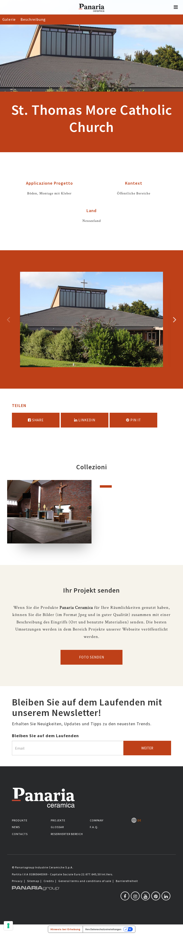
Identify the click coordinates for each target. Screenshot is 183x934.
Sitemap (33, 881)
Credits (49, 881)
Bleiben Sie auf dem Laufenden (45, 735)
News (16, 827)
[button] (176, 7)
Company (96, 820)
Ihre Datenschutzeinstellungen (103, 929)
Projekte (58, 820)
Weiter (147, 748)
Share (37, 420)
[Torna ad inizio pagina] (176, 927)
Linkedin (86, 420)
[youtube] (145, 896)
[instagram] (135, 896)
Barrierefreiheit (127, 881)
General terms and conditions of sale (84, 881)
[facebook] (125, 896)
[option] (91, 319)
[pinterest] (155, 896)
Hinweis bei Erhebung (65, 929)
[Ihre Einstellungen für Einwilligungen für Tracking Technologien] (8, 925)
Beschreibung (33, 19)
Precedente (8, 319)
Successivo (174, 319)
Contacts (20, 834)
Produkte (19, 820)
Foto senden (91, 657)
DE (138, 820)
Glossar (57, 827)
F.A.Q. (94, 827)
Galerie (9, 19)
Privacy (17, 881)
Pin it (135, 420)
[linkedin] (166, 896)
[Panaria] (91, 14)
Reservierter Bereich (67, 834)
